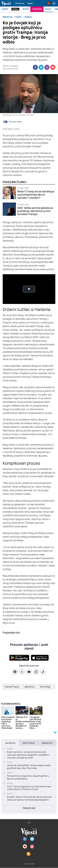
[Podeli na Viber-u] (47, 67)
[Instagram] (36, 671)
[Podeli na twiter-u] (41, 67)
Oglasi (30, 3)
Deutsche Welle (15, 122)
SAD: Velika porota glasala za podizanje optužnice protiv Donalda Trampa (35, 211)
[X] (22, 671)
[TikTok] (43, 671)
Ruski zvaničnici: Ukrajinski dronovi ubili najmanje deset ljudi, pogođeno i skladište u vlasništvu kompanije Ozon (28, 755)
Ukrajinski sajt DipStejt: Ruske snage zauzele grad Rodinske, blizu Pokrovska (29, 767)
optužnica (29, 686)
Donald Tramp (12, 686)
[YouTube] (29, 671)
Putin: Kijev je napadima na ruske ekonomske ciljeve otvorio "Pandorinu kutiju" (29, 788)
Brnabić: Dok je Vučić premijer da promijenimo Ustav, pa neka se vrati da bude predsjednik (29, 798)
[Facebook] (15, 671)
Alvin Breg (45, 686)
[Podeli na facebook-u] (35, 67)
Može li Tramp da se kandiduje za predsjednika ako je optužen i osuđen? (35, 194)
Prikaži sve (29, 808)
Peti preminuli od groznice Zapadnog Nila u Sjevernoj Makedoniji (28, 777)
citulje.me (19, 3)
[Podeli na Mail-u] (52, 67)
